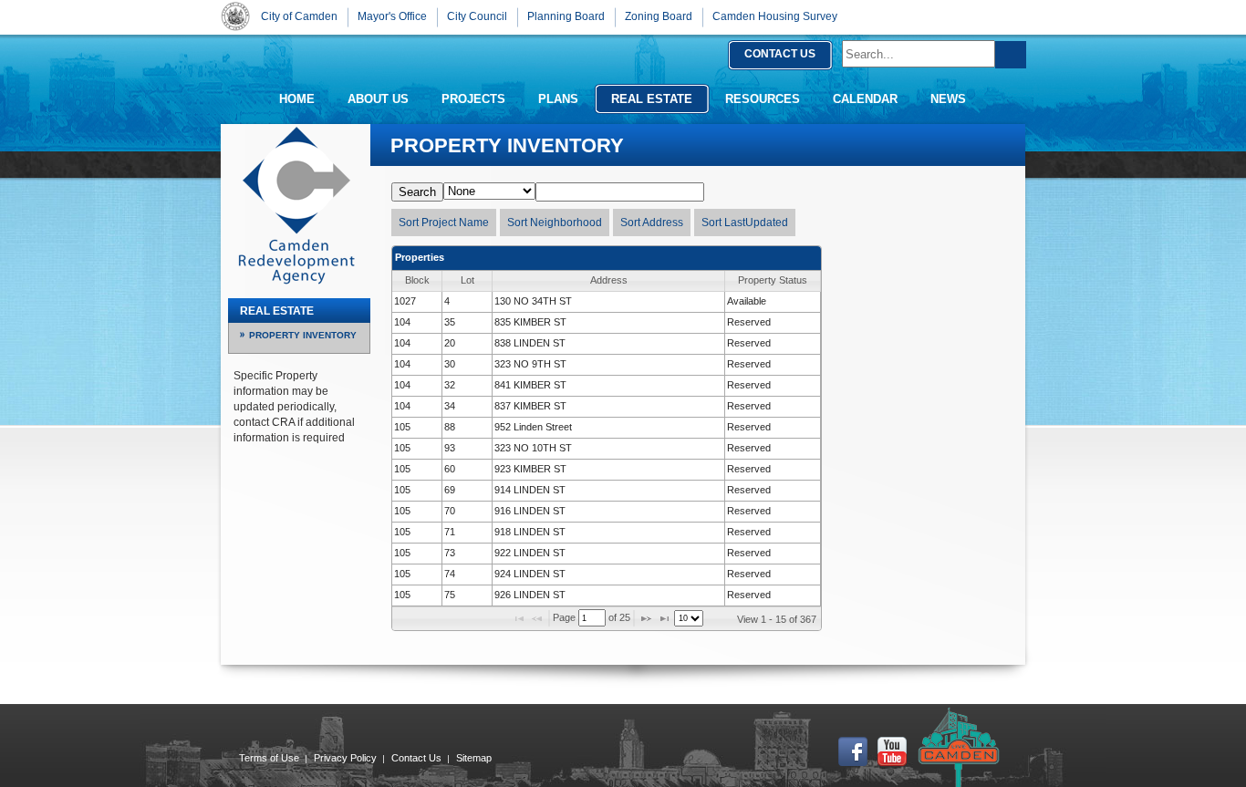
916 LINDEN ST (530, 510)
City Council (477, 16)
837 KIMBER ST (530, 405)
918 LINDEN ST (530, 531)
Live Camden (959, 747)
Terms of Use (269, 757)
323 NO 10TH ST (533, 447)
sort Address (651, 222)
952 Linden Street (533, 426)
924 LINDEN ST (530, 573)
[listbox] (688, 618)
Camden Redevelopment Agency (296, 206)
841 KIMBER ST (530, 384)
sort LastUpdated (744, 222)
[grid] (606, 449)
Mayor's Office (392, 16)
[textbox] (592, 617)
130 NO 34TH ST (533, 300)
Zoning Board (658, 16)
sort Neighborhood (554, 222)
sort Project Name (444, 222)
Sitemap (474, 757)
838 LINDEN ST (530, 342)
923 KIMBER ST (530, 468)
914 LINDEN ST (530, 489)
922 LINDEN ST (530, 552)
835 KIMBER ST (530, 321)
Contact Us (416, 757)
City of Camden (235, 16)
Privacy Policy (345, 757)
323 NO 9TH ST (530, 363)
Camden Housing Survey (774, 16)
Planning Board (566, 16)
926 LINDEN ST (530, 594)
